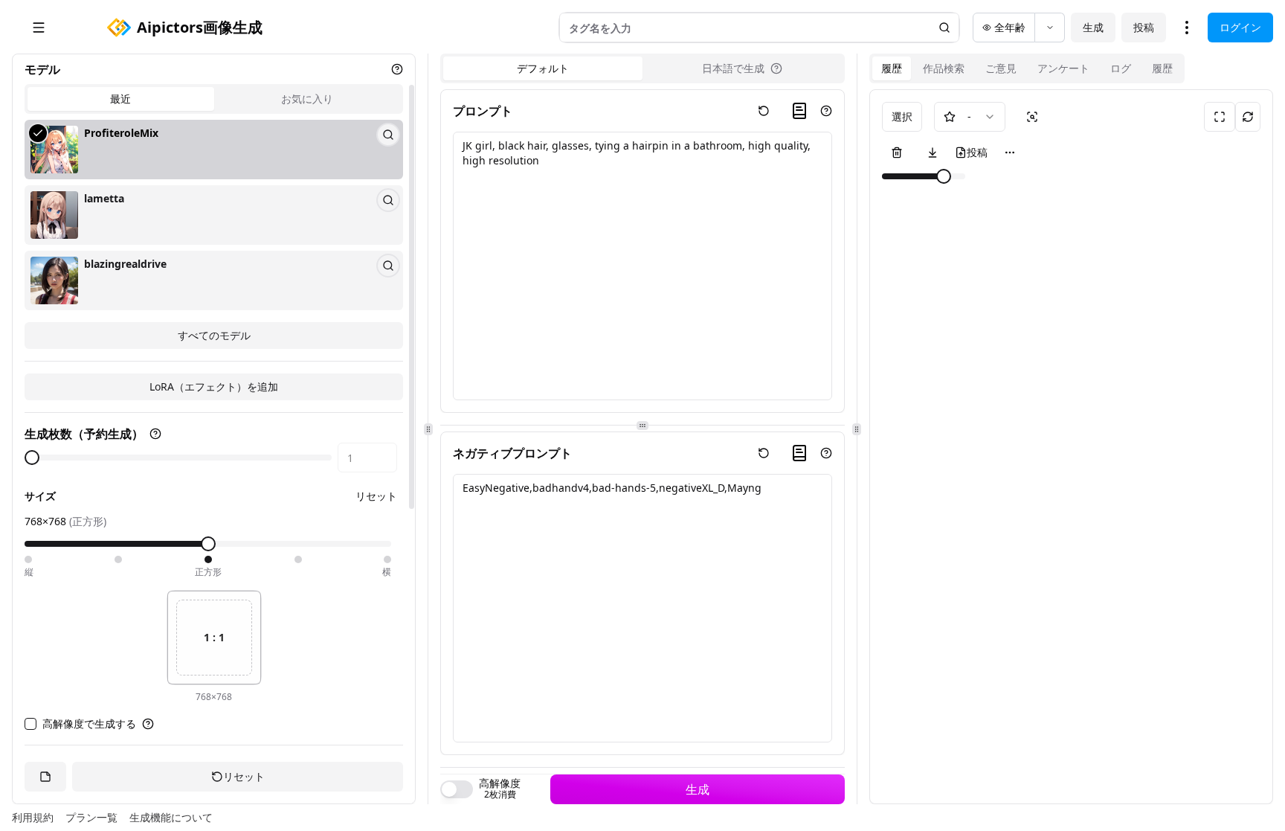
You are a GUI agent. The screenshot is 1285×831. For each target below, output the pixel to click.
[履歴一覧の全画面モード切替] (1219, 117)
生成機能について (171, 817)
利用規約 (33, 817)
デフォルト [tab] (543, 68)
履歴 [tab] (891, 68)
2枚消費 (500, 794)
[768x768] (208, 559)
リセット (376, 496)
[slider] (32, 457)
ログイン (1240, 27)
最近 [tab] (120, 99)
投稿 (1143, 27)
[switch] (456, 789)
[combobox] (969, 117)
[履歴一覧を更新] (1247, 117)
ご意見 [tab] (1001, 68)
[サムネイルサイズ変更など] (1010, 152)
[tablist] (214, 99)
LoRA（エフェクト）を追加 (213, 386)
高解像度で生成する (89, 724)
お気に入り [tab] (307, 99)
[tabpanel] (214, 234)
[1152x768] (298, 559)
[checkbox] (30, 724)
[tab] (742, 68)
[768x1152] (118, 559)
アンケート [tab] (1063, 68)
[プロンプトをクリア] (764, 111)
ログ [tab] (1120, 68)
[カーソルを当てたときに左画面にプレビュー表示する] (1032, 117)
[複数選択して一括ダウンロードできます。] (932, 152)
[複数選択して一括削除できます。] (897, 152)
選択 (902, 116)
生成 (1093, 27)
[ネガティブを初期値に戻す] (764, 453)
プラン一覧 (91, 817)
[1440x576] (387, 559)
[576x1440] (28, 559)
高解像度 (500, 783)
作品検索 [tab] (943, 68)
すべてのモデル (214, 335)
